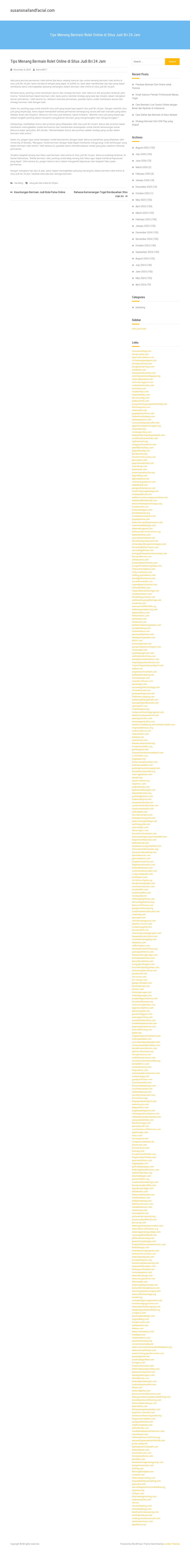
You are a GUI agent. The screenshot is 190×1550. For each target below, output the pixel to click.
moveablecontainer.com (144, 516)
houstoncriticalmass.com (144, 833)
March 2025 (142, 212)
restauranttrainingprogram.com (148, 712)
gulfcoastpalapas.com (143, 1166)
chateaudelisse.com (142, 494)
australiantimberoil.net (143, 537)
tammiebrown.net (141, 986)
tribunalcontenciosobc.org (145, 849)
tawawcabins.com (141, 612)
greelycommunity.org (142, 908)
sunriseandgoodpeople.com (146, 1042)
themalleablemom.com (143, 958)
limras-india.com (140, 354)
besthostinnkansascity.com (145, 1512)
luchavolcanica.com (141, 1066)
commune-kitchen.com (143, 886)
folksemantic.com (140, 615)
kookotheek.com (140, 484)
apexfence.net (139, 1524)
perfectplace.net (140, 749)
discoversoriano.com (142, 814)
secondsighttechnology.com (146, 687)
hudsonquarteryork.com (144, 1384)
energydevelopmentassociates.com (149, 553)
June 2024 (141, 271)
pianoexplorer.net (140, 1356)
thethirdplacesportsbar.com (146, 1368)
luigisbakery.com (140, 1319)
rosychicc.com (139, 783)
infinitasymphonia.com (143, 898)
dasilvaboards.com (141, 855)
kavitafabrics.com (140, 1063)
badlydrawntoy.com (141, 1200)
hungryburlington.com (143, 964)
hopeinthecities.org (141, 793)
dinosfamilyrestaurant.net (145, 540)
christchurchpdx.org (142, 880)
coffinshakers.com (141, 945)
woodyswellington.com (143, 1375)
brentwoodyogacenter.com (145, 1303)
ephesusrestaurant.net (143, 1372)
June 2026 (141, 160)
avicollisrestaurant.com (143, 1095)
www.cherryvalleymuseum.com (147, 522)
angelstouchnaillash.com (144, 671)
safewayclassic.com (141, 419)
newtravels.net (139, 410)
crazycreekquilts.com (142, 874)
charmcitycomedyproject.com (146, 933)
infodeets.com (139, 369)
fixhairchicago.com (141, 1123)
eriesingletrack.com (142, 643)
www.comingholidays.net (144, 821)
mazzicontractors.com (143, 1365)
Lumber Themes (172, 1544)
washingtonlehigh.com (143, 1315)
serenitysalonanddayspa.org (146, 376)
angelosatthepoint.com (143, 1110)
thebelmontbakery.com (143, 416)
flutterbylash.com (140, 1449)
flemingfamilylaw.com (143, 1471)
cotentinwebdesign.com (144, 525)
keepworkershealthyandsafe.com (148, 435)
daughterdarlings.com (143, 366)
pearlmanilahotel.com (143, 463)
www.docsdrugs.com (142, 1275)
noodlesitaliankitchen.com (145, 438)
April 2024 (141, 284)
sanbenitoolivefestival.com (145, 805)
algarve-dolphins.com (143, 1007)
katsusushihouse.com (142, 905)
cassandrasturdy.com (142, 802)
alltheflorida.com (140, 1428)
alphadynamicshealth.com (145, 1446)
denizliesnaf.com (140, 1126)
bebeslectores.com (141, 534)
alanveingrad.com (141, 1010)
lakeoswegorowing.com (143, 1477)
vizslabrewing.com (141, 628)
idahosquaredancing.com (144, 609)
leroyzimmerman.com (143, 1465)
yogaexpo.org (138, 758)
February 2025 (143, 219)
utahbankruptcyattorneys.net (146, 600)
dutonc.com (138, 989)
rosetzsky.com (139, 914)
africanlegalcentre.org (143, 902)
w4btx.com (137, 668)
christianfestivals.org (142, 1001)
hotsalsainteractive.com (144, 372)
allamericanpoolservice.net (145, 715)
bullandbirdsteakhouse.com (146, 1287)
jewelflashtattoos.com (142, 447)
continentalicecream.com (144, 870)
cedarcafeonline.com (142, 379)
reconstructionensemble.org (146, 1060)
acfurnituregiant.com (142, 382)
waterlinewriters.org (142, 1172)
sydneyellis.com (140, 705)
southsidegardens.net (143, 1359)
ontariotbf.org (139, 428)
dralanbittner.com (141, 631)
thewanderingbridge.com (144, 954)
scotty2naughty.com (142, 926)
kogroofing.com (139, 475)
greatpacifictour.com (142, 1079)
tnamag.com (138, 1151)
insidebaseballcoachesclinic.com (148, 1431)
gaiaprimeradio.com (142, 982)
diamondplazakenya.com (144, 1403)
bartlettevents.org (141, 512)
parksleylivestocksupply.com (146, 768)
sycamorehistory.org (142, 1340)
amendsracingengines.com (145, 1250)
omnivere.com (139, 388)
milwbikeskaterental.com (144, 1023)
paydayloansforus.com (143, 413)
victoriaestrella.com (141, 1082)
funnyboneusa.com (141, 1054)
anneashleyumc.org (142, 1259)
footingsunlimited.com (143, 1269)
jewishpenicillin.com (142, 718)
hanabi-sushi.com (141, 1322)
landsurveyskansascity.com (145, 1263)
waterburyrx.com (140, 1104)
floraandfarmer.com (142, 556)
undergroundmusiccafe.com (146, 1518)
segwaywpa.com (140, 1163)
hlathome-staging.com (143, 696)
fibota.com (137, 1387)
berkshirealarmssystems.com (146, 625)
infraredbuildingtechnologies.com (149, 544)
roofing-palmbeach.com (144, 575)
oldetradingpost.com (142, 528)
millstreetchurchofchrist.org (146, 1437)
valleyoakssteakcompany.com (146, 1116)
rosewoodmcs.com (141, 1337)
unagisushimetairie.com (144, 444)
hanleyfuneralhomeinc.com (145, 659)
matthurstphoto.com (142, 1424)
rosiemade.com (139, 649)
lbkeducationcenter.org (143, 743)
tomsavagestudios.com (143, 721)
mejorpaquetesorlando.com (146, 662)
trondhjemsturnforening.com (146, 1400)
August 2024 (142, 258)
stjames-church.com (142, 923)
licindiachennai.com (142, 363)
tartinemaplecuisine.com (144, 970)
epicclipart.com (139, 460)
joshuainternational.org (144, 1216)
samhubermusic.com (142, 1521)
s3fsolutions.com (140, 559)
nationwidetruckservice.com (146, 1073)
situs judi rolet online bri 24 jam (44, 183)
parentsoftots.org (140, 1179)
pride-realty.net (139, 1443)
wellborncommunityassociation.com (150, 497)
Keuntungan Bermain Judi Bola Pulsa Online (39, 192)
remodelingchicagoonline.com (147, 1300)
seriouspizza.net (140, 1138)
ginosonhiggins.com (142, 1014)
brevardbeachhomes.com (144, 562)
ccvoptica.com (139, 1312)
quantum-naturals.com (143, 1412)
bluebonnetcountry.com (144, 456)
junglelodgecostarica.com (145, 998)
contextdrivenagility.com (144, 939)
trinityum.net (138, 1362)
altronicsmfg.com (140, 397)
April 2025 (141, 206)
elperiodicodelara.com (143, 357)
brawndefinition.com (142, 867)
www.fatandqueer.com (143, 1256)
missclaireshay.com (141, 351)
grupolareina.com (141, 519)
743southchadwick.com (143, 569)
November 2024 (144, 239)
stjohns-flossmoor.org (142, 1051)
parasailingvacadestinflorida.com (148, 1440)
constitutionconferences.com (146, 1129)
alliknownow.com (140, 842)
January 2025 (142, 226)
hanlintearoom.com (141, 1452)
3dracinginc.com (140, 830)
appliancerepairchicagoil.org (146, 425)
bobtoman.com (139, 469)
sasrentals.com (139, 684)
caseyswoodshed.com (142, 1119)
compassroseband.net (143, 1141)
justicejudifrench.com (143, 951)
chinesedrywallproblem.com (146, 1045)
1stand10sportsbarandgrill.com (147, 665)
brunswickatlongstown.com (145, 967)
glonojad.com (138, 917)
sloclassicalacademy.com (144, 852)
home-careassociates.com (145, 761)
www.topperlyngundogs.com (146, 1231)
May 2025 (141, 199)
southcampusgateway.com (145, 491)
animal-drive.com (140, 1147)
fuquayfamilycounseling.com (146, 1480)
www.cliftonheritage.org (144, 1294)
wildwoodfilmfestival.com (144, 500)
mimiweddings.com (142, 1508)
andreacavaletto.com (142, 765)
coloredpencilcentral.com (144, 584)
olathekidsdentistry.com (144, 656)
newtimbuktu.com (141, 394)
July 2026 (141, 154)
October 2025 (143, 193)
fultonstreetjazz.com (142, 509)
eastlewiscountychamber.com (146, 846)
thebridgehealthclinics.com (145, 1169)
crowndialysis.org (140, 709)
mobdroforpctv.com (141, 799)
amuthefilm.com (140, 889)
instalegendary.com (142, 432)
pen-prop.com (139, 1222)
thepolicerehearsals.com (144, 839)
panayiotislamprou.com (143, 488)
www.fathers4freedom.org (145, 1228)
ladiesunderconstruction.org (146, 531)
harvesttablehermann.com (145, 547)
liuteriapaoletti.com (141, 1038)
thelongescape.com (141, 992)
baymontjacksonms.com (144, 1026)
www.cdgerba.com (141, 1390)
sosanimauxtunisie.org (143, 472)
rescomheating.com (142, 1505)
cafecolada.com (139, 811)
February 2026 (143, 173)
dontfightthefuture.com (143, 578)
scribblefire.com (140, 755)
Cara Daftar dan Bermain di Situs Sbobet (156, 114)
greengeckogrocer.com (143, 693)
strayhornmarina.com (142, 861)
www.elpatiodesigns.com (144, 1381)
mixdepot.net (138, 1334)
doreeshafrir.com (140, 930)
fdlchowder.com (140, 1281)
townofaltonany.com (142, 1029)
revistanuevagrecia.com (144, 920)
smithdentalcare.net (142, 1515)
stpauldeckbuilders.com (144, 1266)
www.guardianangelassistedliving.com (151, 1396)
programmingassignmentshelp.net (149, 404)
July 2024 (141, 265)
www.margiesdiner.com (143, 1278)
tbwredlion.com (140, 1406)
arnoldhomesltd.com (142, 581)
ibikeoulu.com (139, 942)
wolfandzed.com (140, 1325)
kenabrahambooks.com (143, 883)
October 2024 (143, 245)
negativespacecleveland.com (146, 1035)
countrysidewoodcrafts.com (145, 422)
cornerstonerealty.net (142, 1344)
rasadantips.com (140, 391)
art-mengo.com (139, 979)
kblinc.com (137, 640)
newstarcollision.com (142, 681)
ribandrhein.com (140, 733)
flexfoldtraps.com (140, 1247)
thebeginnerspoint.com (143, 817)
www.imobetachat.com (143, 1194)
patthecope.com (140, 1132)
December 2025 (144, 186)
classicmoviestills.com (143, 808)
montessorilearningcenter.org (147, 1415)
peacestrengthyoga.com (144, 1241)
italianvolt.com (139, 621)
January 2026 (142, 180)
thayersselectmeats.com (144, 1157)
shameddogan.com (141, 1175)
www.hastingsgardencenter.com (148, 1353)
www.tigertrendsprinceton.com (147, 1225)
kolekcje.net (138, 737)
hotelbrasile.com (140, 506)
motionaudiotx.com (141, 1499)
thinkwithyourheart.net (143, 597)
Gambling (18, 183)
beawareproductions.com (144, 936)
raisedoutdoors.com (142, 593)
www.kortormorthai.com (144, 1253)
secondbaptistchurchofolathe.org (148, 1487)
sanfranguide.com (141, 824)
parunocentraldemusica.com (146, 1393)
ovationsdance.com (141, 730)
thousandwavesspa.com (144, 1085)
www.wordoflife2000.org (144, 606)
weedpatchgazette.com (143, 637)
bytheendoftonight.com (143, 789)
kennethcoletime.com (142, 961)
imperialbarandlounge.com (145, 590)
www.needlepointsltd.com (145, 1284)
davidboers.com (140, 1191)
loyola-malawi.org (141, 780)
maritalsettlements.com (144, 1020)
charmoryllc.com (140, 827)
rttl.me (135, 1502)
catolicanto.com (140, 740)
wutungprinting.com (142, 1017)
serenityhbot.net (140, 1213)
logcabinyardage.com (142, 1188)
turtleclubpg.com (140, 1076)
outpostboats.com (141, 786)
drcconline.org (139, 1098)
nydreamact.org (140, 441)
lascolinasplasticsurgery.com (146, 1291)
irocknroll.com (139, 603)
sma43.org (137, 1297)
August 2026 (142, 147)
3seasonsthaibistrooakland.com (147, 752)
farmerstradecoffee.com (144, 1185)
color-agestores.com (142, 774)
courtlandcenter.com (142, 1088)
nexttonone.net (139, 1210)
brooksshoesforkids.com (144, 1154)
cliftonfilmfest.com (141, 587)
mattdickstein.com (141, 1197)
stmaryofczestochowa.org (144, 948)
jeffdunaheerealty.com (143, 1238)
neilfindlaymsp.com (141, 1091)
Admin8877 (41, 69)
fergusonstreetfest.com (143, 1418)
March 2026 (142, 167)
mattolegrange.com (142, 995)
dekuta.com (138, 1328)
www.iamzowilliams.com (144, 1350)
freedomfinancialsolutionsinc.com (149, 1244)
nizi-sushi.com (139, 976)
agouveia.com (139, 1484)
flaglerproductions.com (143, 864)
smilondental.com (141, 677)
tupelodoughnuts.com (143, 653)
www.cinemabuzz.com (143, 1331)
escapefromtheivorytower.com (147, 565)
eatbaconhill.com (140, 400)
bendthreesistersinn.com (144, 1048)
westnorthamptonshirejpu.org (147, 503)
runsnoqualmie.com (142, 1272)
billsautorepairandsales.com (146, 1409)
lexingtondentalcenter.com (145, 702)
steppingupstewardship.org (146, 1309)
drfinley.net (137, 1468)
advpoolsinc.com (140, 1107)
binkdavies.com (139, 877)
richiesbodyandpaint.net (144, 360)
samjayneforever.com (142, 1421)
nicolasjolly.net (139, 895)
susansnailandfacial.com (32, 10)
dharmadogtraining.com (144, 1496)
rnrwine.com (138, 1474)
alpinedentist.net (140, 478)
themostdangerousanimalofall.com (149, 836)
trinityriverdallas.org (142, 746)
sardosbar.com (139, 618)
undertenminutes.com (143, 385)
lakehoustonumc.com (142, 1203)
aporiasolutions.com (142, 1160)
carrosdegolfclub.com (143, 550)
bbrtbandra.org (140, 453)
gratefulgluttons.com (142, 796)
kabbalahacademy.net (143, 674)
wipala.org (137, 777)
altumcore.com (139, 1144)
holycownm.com (140, 1070)
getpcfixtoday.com (141, 450)
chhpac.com (138, 1493)
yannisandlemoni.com (143, 634)
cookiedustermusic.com (143, 1057)
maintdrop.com (139, 466)
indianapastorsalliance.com (145, 1113)
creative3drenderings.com (145, 1182)
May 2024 (141, 278)
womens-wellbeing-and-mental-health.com (153, 724)
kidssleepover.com (141, 407)
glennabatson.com (141, 858)
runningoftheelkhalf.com (144, 1235)
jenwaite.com (138, 1459)
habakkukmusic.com (142, 1207)
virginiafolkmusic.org (142, 727)
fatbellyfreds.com (140, 1378)
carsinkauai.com (140, 1434)
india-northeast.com (142, 572)
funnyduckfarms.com (142, 1456)
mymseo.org (138, 1490)
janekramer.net (139, 973)
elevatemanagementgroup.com (147, 1462)
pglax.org (136, 1032)
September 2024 (144, 252)
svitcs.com (137, 1135)
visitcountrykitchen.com (144, 1004)
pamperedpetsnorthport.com (146, 646)
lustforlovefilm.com (141, 892)
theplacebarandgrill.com (144, 1101)
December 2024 (144, 232)
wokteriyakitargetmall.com (145, 699)
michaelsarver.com (141, 690)
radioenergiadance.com (144, 481)
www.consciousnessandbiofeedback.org (152, 1347)
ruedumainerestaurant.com (146, 911)
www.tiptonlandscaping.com (146, 1306)
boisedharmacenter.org (143, 771)
